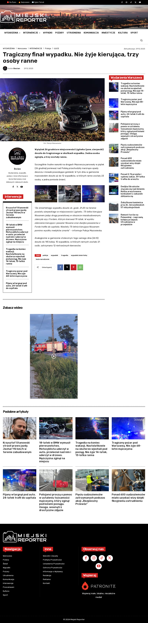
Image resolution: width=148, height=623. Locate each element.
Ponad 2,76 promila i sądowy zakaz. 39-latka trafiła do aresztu (133, 176)
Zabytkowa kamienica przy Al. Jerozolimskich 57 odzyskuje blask (132, 205)
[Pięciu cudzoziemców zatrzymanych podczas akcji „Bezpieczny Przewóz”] (113, 148)
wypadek (54, 255)
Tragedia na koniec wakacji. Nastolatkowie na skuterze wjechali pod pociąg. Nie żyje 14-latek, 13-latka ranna (16, 256)
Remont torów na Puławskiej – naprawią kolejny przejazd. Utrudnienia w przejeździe (132, 220)
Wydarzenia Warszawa (126, 78)
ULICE (56, 48)
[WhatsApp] (80, 267)
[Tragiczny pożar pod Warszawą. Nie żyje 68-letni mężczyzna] (113, 103)
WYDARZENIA (9, 48)
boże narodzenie (42, 259)
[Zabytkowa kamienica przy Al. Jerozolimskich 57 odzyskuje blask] (113, 206)
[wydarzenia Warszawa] (72, 17)
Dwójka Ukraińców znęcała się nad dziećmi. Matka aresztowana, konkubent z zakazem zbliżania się (133, 191)
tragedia (64, 255)
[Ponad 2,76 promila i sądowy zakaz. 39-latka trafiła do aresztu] (113, 178)
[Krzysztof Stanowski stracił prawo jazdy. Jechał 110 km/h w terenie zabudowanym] (19, 428)
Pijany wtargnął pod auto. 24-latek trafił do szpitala (16, 285)
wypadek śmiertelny (79, 255)
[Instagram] (126, 2)
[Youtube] (140, 2)
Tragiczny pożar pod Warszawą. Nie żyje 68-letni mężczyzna (16, 273)
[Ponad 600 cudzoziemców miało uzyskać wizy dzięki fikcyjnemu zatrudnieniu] (113, 162)
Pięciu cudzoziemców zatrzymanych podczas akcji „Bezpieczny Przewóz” (133, 148)
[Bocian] (5, 68)
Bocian (16, 68)
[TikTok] (131, 2)
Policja (48, 48)
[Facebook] (122, 2)
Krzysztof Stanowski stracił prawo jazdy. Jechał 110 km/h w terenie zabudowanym (17, 213)
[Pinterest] (73, 267)
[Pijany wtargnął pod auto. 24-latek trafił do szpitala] (113, 115)
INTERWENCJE (36, 48)
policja (45, 255)
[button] (141, 40)
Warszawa (22, 48)
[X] (135, 2)
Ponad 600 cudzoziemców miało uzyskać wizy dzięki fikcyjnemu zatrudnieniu (131, 163)
